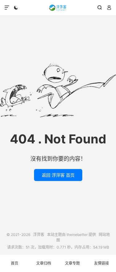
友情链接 (101, 263)
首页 (14, 263)
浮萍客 (58, 7)
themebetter (77, 234)
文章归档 (43, 263)
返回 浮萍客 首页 (58, 175)
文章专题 (72, 263)
